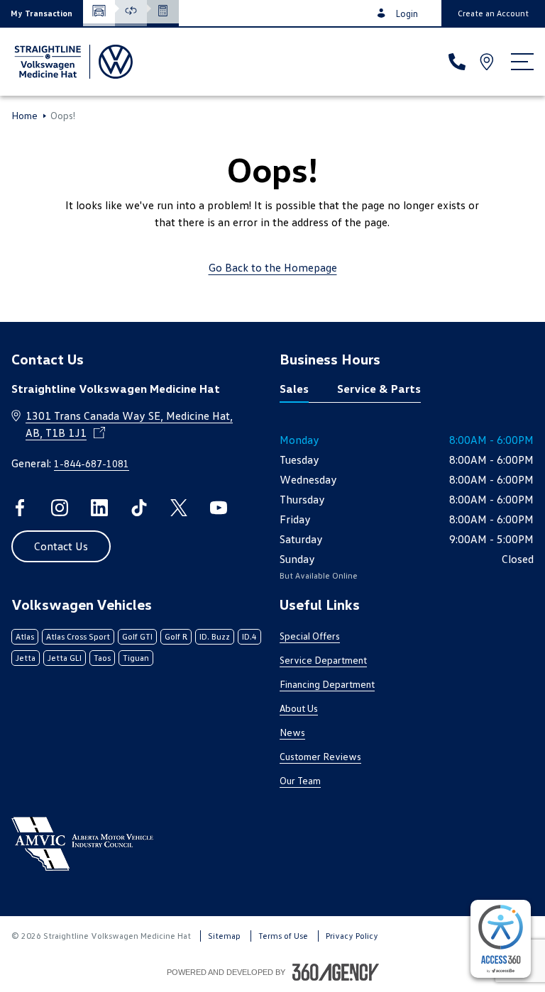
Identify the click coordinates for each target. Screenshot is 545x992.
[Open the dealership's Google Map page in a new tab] (488, 61)
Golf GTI (137, 636)
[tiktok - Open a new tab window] (139, 507)
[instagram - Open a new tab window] (59, 507)
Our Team (300, 780)
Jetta (25, 657)
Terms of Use (283, 935)
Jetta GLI (65, 657)
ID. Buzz (214, 636)
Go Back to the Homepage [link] (273, 267)
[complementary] (500, 939)
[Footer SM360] (335, 972)
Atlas (25, 636)
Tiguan (136, 657)
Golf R (176, 636)
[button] (41, 13)
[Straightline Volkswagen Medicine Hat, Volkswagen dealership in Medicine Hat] (72, 62)
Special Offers (310, 636)
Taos (102, 657)
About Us (299, 708)
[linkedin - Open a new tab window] (99, 507)
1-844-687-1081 (91, 463)
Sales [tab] (294, 388)
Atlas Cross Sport (78, 636)
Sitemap (224, 935)
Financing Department (327, 684)
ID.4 (249, 636)
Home (24, 115)
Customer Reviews (320, 756)
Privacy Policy (352, 935)
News (292, 732)
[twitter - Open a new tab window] (178, 507)
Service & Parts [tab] (379, 388)
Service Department (323, 660)
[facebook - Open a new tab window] (19, 507)
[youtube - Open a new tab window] (218, 507)
